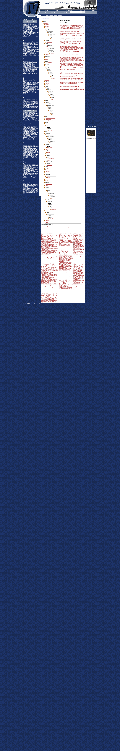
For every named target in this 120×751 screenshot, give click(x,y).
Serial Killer (49, 201)
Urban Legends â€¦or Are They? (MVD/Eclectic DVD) (79, 286)
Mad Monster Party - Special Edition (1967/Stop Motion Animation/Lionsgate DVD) (65, 269)
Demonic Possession (51, 176)
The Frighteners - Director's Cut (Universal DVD (78, 249)
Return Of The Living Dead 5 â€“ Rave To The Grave (66, 285)
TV (51, 142)
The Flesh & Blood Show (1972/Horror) (78, 247)
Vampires (49, 155)
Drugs (48, 127)
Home (47, 15)
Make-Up (49, 46)
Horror (55, 15)
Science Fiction (52, 34)
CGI (47, 27)
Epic (51, 111)
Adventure (47, 24)
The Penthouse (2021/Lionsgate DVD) (78, 264)
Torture (51, 73)
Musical (46, 116)
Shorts (47, 102)
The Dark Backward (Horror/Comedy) (77, 243)
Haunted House (50, 105)
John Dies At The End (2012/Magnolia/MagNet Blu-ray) (65, 265)
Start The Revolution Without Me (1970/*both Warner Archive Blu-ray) (30, 174)
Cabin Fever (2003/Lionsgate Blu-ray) (49, 274)
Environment (52, 141)
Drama (48, 29)
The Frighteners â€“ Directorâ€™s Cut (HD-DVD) (78, 252)
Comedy (60, 15)
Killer (52, 113)
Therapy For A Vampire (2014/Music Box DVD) (78, 276)
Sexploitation (49, 103)
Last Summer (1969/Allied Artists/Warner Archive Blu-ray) (30, 128)
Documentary (49, 45)
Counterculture (49, 184)
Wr (52, 99)
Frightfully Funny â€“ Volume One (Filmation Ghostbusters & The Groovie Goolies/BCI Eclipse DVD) (66, 242)
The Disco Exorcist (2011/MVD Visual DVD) (78, 245)
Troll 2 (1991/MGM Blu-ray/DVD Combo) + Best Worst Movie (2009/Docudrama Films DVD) (78, 279)
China (52, 97)
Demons (47, 64)
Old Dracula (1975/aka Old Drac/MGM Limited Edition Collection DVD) (64, 281)
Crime (48, 87)
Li (51, 198)
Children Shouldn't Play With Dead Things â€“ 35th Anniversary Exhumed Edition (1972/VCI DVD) (49, 284)
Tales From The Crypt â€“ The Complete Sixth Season (78, 227)
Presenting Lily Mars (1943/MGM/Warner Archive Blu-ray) (30, 73)
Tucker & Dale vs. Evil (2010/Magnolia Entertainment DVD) (78, 283)
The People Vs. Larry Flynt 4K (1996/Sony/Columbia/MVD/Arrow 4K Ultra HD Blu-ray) (31, 58)
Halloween (47, 80)
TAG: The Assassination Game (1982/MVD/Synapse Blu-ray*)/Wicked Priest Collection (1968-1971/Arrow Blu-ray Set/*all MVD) (31, 91)
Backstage (47, 56)
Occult (46, 122)
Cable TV (52, 51)
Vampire (48, 146)
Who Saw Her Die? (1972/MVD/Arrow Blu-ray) (78, 288)
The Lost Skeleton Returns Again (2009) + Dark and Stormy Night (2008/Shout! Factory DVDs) (78, 261)
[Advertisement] (91, 166)
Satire (47, 43)
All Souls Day (44, 232)
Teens (46, 172)
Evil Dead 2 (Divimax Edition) (65, 235)
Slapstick (48, 163)
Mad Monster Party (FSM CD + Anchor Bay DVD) (65, 267)
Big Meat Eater (44, 266)
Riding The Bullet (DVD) (64, 286)
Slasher (52, 53)
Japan (48, 212)
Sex (48, 157)
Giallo (52, 207)
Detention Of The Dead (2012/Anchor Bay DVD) (64, 227)
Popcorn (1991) (62, 283)
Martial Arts (50, 91)
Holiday (50, 139)
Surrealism (53, 196)
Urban (52, 75)
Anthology (47, 54)
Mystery (50, 204)
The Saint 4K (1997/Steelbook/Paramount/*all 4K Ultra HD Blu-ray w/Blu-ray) (30, 36)
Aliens (49, 106)
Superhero (51, 49)
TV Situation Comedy (50, 161)
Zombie (47, 83)
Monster (47, 40)
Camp (46, 61)
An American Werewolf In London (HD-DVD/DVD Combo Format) (49, 236)
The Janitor (76, 258)
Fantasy (51, 94)
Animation (47, 26)
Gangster (49, 89)
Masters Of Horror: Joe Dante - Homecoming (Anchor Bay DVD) (65, 275)
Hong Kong (53, 95)
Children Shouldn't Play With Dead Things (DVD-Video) (48, 282)
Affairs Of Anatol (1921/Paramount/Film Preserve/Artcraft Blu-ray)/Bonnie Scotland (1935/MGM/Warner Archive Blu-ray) (31, 32)
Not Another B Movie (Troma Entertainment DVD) (65, 279)
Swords (51, 110)
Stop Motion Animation (50, 118)
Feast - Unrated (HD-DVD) (64, 236)
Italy (50, 206)
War (51, 37)
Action (51, 35)
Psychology (49, 147)
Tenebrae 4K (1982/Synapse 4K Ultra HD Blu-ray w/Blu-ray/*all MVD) (78, 230)
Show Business (50, 134)
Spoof (48, 125)
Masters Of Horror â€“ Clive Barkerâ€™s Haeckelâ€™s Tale (65, 274)
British (47, 57)
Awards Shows (50, 136)
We (52, 114)
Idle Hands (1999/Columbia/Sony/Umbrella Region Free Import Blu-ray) (65, 262)
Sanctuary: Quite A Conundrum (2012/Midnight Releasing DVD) (65, 288)
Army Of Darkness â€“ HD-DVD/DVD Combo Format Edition (49, 247)
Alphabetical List (44, 18)
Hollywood (48, 133)
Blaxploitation (51, 158)
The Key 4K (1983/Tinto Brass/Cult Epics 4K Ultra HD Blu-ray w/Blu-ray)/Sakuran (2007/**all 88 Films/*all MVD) (31, 146)
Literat (52, 38)
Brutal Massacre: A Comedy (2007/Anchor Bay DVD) (47, 273)
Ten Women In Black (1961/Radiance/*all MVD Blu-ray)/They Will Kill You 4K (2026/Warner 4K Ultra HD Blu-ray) (31, 54)
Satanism (50, 32)
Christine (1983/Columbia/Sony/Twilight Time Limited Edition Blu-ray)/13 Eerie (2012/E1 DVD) (49, 287)
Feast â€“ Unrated (63, 237)
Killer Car (47, 81)
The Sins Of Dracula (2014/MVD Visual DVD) (78, 266)
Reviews (51, 15)
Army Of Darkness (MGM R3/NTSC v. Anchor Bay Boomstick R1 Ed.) (49, 245)
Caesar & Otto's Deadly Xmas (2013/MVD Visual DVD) (47, 278)
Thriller (49, 70)
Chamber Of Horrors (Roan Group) (48, 280)
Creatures (53, 76)
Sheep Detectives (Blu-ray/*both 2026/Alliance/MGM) (30, 126)
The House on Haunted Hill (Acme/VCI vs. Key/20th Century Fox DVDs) (78, 256)
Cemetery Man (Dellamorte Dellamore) (49, 279)
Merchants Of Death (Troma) (65, 276)
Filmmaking (49, 150)
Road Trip (53, 209)
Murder (48, 68)
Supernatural (50, 30)
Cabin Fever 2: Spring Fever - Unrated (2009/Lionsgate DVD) (49, 276)
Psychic (50, 130)
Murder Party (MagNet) (64, 277)
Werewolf (48, 171)
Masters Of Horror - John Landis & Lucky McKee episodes (66, 272)
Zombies (47, 65)
